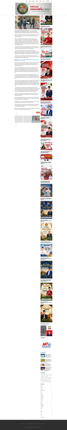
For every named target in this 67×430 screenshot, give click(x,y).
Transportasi (49, 381)
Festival (42, 376)
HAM (44, 376)
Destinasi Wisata (43, 390)
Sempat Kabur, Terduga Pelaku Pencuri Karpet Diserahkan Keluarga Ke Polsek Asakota (35, 120)
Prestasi (42, 411)
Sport (44, 381)
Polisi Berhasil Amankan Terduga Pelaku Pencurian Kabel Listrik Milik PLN (18, 121)
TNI (46, 381)
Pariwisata (44, 380)
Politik (48, 380)
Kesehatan (50, 377)
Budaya (51, 374)
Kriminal (42, 399)
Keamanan (42, 377)
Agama (42, 374)
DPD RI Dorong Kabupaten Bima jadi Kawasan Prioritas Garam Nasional (48, 364)
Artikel (45, 374)
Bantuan (47, 374)
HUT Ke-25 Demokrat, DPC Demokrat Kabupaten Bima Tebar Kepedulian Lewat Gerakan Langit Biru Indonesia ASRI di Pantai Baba (46, 356)
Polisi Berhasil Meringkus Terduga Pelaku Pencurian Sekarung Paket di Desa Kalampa (27, 120)
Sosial (42, 381)
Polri (50, 380)
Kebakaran (46, 377)
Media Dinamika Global (33, 427)
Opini (41, 380)
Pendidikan (42, 405)
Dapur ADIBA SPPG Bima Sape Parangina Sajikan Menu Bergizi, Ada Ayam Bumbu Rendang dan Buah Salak (46, 361)
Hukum (47, 376)
